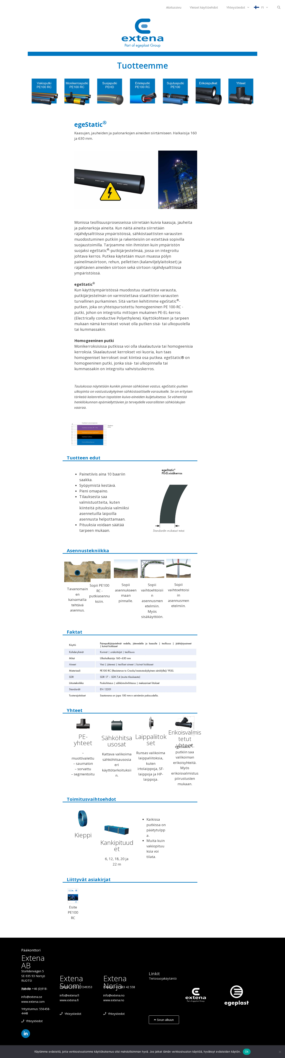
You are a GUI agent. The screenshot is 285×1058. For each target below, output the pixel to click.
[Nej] (280, 1052)
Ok (247, 1051)
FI (262, 7)
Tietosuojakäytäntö (163, 978)
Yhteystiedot (235, 7)
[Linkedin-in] (25, 1033)
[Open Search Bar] (279, 7)
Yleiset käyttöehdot (204, 7)
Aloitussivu (173, 7)
